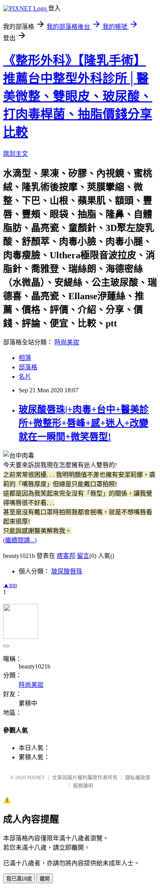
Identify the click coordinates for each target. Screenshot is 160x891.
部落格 (28, 367)
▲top (10, 585)
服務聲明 (83, 786)
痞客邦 (66, 555)
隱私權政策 (137, 777)
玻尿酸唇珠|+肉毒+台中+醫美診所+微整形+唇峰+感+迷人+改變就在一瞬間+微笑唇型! (84, 423)
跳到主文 (15, 153)
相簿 (25, 358)
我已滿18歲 (19, 879)
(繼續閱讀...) (20, 540)
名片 (25, 376)
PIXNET (36, 777)
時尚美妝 (66, 342)
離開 (45, 879)
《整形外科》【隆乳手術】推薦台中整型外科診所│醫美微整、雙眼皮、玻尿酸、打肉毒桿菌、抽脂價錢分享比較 (77, 96)
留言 (83, 555)
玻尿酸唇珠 (66, 571)
